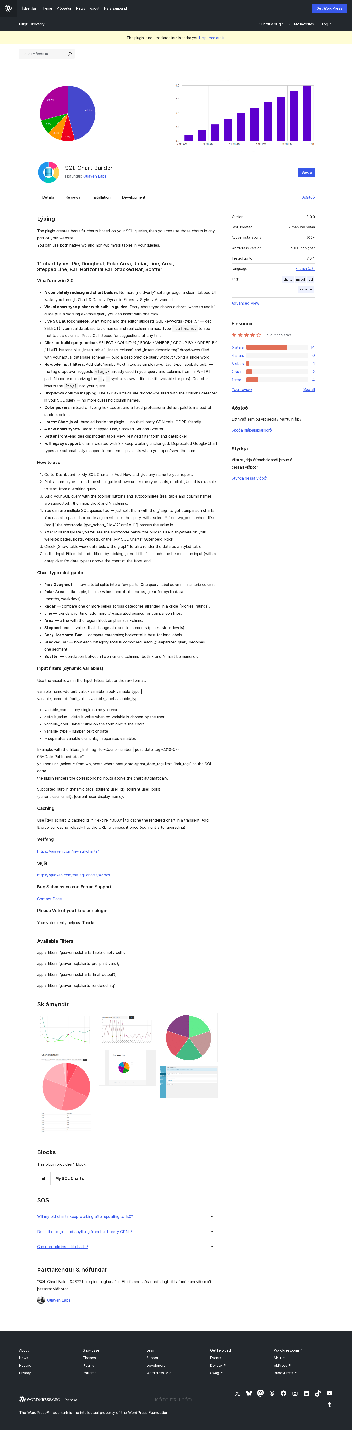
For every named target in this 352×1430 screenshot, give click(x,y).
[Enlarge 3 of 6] (149, 1019)
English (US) (305, 268)
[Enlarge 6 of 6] (211, 1072)
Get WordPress (329, 8)
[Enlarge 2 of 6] (88, 1059)
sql (311, 279)
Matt (279, 1358)
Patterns (89, 1373)
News (23, 1358)
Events (215, 1358)
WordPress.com (288, 1350)
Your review (242, 389)
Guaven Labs (95, 176)
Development (133, 197)
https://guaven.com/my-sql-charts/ (68, 851)
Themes (89, 1358)
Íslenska (71, 1400)
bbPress (282, 1365)
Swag (216, 1373)
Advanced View (245, 303)
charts (288, 279)
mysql (300, 279)
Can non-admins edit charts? (62, 1247)
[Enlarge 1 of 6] (88, 1019)
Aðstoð (308, 197)
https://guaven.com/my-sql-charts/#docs (73, 875)
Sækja (306, 172)
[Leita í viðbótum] (70, 54)
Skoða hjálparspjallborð (252, 430)
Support (153, 1358)
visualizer (306, 289)
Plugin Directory (32, 24)
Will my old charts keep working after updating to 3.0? (85, 1216)
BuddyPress (285, 1373)
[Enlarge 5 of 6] (211, 1019)
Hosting (25, 1365)
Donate (218, 1365)
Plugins (88, 1365)
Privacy (25, 1373)
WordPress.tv (159, 1373)
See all (309, 389)
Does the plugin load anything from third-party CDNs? (84, 1231)
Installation (101, 197)
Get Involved (220, 1350)
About (24, 1350)
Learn (151, 1350)
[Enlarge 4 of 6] (149, 1056)
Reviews (72, 197)
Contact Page (49, 899)
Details (48, 197)
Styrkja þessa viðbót (250, 478)
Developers (156, 1365)
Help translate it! (212, 38)
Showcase (91, 1350)
